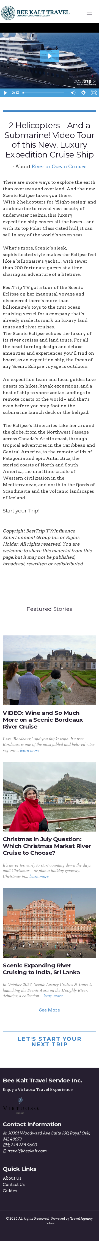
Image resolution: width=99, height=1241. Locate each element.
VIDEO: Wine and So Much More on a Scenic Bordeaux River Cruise (43, 719)
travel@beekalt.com (26, 1150)
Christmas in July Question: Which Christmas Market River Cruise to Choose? (47, 846)
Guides (10, 1190)
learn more (29, 750)
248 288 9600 (24, 1144)
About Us (12, 1178)
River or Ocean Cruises (59, 166)
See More (49, 1010)
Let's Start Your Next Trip (50, 1042)
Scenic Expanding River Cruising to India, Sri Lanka (41, 969)
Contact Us (14, 1184)
